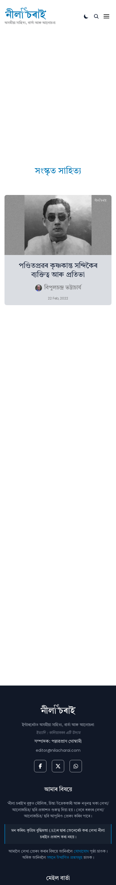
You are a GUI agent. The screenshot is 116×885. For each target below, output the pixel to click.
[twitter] (58, 766)
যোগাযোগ (81, 851)
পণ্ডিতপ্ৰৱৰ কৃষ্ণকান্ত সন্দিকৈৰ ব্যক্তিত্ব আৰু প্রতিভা (58, 270)
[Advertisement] (58, 87)
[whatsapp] (76, 766)
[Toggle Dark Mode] (86, 16)
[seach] (96, 16)
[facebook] (40, 766)
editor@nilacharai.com (58, 750)
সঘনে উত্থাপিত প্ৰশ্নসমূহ (64, 858)
